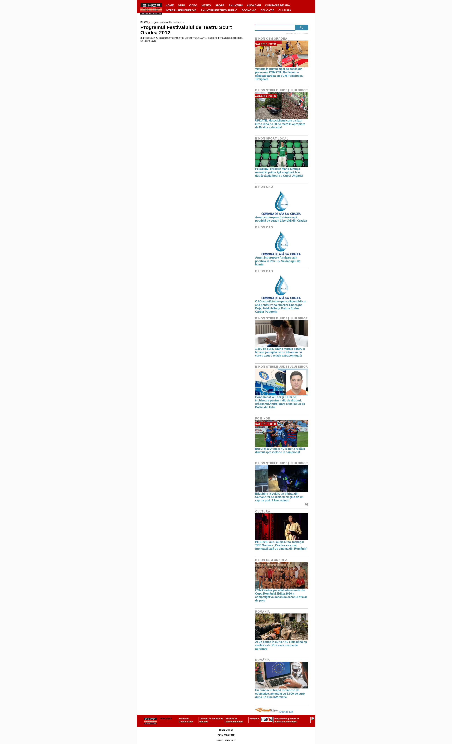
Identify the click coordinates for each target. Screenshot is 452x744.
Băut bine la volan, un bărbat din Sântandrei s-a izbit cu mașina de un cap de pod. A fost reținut (279, 497)
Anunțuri (236, 5)
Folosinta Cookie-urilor (186, 720)
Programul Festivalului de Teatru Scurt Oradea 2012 (186, 30)
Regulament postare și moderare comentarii (286, 720)
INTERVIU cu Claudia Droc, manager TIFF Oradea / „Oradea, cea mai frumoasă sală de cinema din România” (281, 545)
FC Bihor (262, 418)
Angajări (254, 5)
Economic (249, 10)
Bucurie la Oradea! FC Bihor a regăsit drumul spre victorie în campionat (280, 450)
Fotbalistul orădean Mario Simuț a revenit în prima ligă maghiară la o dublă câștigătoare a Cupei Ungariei (279, 172)
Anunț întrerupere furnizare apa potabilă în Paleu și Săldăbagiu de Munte (277, 261)
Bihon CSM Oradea (271, 38)
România (262, 611)
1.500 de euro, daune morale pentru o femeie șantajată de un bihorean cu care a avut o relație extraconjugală (280, 352)
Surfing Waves (302, 33)
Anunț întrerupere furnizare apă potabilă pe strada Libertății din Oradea (281, 219)
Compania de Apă (277, 5)
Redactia (254, 718)
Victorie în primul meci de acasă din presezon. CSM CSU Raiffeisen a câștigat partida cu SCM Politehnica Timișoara (279, 74)
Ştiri (181, 5)
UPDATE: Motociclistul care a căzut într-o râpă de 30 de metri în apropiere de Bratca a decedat (280, 124)
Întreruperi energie (181, 10)
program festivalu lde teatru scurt (168, 22)
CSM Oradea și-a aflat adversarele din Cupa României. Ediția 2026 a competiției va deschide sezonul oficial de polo (281, 595)
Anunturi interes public (219, 10)
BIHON (144, 22)
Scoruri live (286, 711)
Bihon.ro (166, 718)
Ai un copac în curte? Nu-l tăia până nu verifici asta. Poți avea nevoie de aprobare (281, 645)
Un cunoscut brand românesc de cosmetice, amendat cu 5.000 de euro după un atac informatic (280, 693)
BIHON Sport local (272, 138)
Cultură (284, 10)
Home (170, 5)
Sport (219, 5)
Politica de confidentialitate (234, 720)
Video (193, 5)
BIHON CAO (264, 186)
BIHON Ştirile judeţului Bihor (281, 90)
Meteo (206, 5)
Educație (267, 10)
